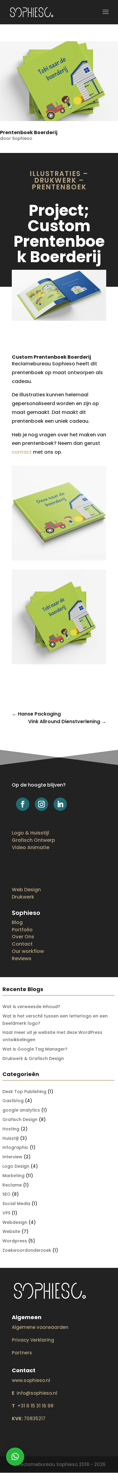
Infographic (15, 1147)
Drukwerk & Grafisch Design (33, 1058)
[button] (15, 1457)
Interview (12, 1157)
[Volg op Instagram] (41, 804)
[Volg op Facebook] (22, 804)
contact (22, 452)
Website (11, 1231)
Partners (22, 1352)
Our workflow (28, 951)
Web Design (26, 889)
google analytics (21, 1110)
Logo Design (15, 1166)
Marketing (13, 1176)
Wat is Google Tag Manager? (34, 1049)
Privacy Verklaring (33, 1340)
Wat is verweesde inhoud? (31, 1007)
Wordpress (14, 1241)
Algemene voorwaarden (40, 1327)
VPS (6, 1213)
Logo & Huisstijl (30, 832)
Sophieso (22, 138)
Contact (22, 943)
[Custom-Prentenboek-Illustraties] (59, 321)
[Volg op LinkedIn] (60, 804)
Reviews (21, 958)
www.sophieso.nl (31, 1380)
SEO (6, 1194)
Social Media (16, 1203)
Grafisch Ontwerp (33, 840)
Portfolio (22, 929)
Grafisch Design (20, 1119)
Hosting (10, 1129)
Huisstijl (10, 1138)
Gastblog (13, 1101)
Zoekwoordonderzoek (26, 1250)
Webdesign (14, 1222)
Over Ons (23, 936)
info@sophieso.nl (34, 1393)
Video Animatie (30, 847)
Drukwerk (23, 896)
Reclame (12, 1185)
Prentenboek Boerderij (28, 132)
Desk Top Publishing (24, 1092)
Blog (17, 922)
